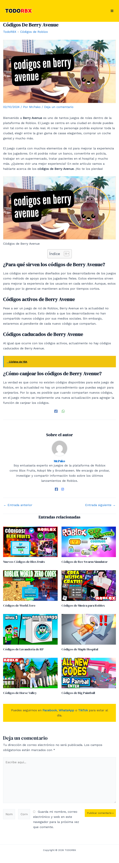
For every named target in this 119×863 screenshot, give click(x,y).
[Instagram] (62, 489)
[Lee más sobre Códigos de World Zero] (30, 585)
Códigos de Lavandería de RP (23, 649)
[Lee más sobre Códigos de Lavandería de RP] (30, 629)
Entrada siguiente (100, 505)
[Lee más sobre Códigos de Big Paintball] (89, 673)
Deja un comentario (58, 107)
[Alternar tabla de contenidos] (65, 253)
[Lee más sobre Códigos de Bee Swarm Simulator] (89, 541)
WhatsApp (66, 710)
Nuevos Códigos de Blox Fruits (24, 562)
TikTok (83, 710)
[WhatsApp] (63, 411)
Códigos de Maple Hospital (80, 649)
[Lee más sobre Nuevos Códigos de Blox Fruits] (30, 541)
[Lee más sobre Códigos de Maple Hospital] (89, 629)
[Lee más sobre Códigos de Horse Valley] (30, 673)
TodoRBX (9, 32)
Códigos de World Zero (19, 605)
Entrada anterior (17, 505)
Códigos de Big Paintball (78, 693)
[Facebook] (55, 411)
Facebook (50, 710)
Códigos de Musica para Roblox (83, 605)
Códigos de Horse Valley (20, 693)
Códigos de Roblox (34, 32)
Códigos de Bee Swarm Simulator (85, 562)
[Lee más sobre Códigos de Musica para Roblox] (89, 585)
